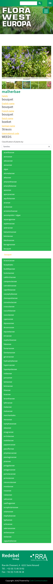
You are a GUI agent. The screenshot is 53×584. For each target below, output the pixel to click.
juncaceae (8, 377)
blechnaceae (9, 240)
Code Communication (38, 580)
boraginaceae (9, 244)
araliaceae (8, 207)
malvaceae (8, 411)
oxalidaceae (9, 440)
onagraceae (8, 432)
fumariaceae (9, 348)
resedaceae (8, 486)
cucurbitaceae (9, 311)
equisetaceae (9, 331)
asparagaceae (9, 219)
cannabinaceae (10, 285)
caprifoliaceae (9, 290)
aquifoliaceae (9, 198)
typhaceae (8, 520)
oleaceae (7, 428)
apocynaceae (9, 194)
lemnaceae (8, 386)
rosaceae (7, 490)
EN (50, 3)
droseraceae (9, 327)
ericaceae (8, 336)
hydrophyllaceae (11, 361)
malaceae (8, 407)
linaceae (7, 394)
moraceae (8, 419)
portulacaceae (10, 474)
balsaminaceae (10, 232)
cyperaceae (8, 319)
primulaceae (9, 478)
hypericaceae (9, 365)
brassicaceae (9, 260)
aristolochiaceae (10, 211)
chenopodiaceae (11, 298)
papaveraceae (9, 444)
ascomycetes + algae (12, 215)
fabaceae (7, 344)
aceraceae (8, 156)
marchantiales (10, 415)
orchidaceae (9, 436)
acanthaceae (9, 152)
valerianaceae (9, 528)
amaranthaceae (10, 182)
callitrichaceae (10, 277)
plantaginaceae (10, 457)
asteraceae (8, 228)
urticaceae (8, 524)
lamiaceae (8, 382)
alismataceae (9, 173)
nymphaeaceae (10, 424)
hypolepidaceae (10, 369)
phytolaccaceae (10, 453)
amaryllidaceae (10, 186)
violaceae (7, 537)
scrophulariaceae (11, 507)
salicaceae (8, 499)
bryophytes (8, 265)
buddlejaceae (9, 269)
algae (6, 169)
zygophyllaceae (10, 541)
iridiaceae (8, 373)
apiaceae (7, 190)
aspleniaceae (9, 223)
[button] (4, 62)
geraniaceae (9, 357)
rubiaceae (8, 495)
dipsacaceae (9, 323)
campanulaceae (10, 281)
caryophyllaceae (10, 294)
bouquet (7, 249)
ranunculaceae (10, 482)
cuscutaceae (9, 315)
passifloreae (9, 449)
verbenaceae (9, 532)
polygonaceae (9, 470)
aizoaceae (8, 165)
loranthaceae (9, 398)
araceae (7, 202)
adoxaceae (8, 161)
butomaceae (9, 273)
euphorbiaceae (10, 340)
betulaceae (8, 236)
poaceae (7, 461)
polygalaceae (9, 465)
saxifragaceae (9, 503)
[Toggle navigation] (46, 11)
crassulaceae (9, 306)
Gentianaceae (9, 352)
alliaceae (7, 177)
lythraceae (8, 403)
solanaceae (8, 511)
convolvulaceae (10, 302)
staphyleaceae (10, 516)
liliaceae (7, 390)
